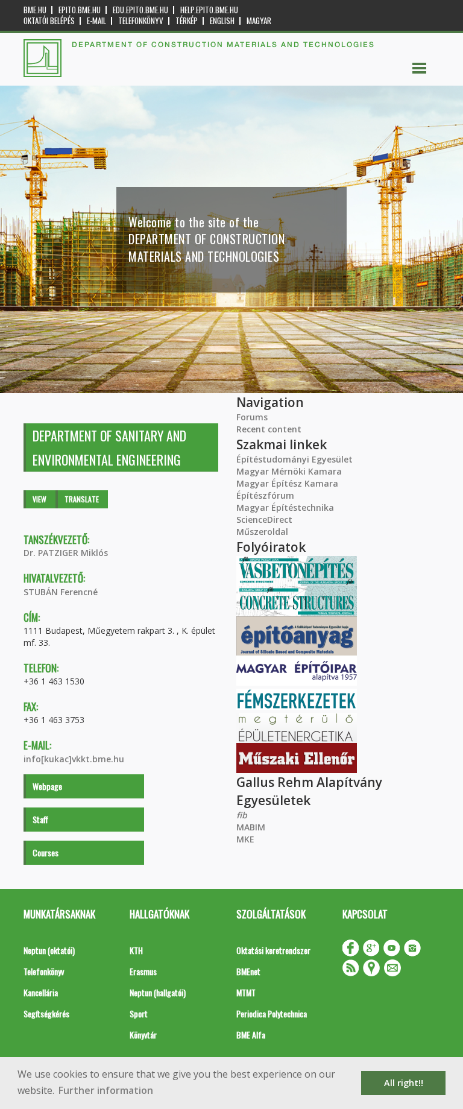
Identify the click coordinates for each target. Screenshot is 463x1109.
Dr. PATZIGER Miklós (66, 552)
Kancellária (41, 992)
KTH (136, 950)
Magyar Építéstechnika (285, 507)
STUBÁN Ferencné (61, 592)
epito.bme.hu (79, 10)
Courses (45, 852)
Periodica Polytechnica (271, 1013)
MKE (245, 839)
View (39, 499)
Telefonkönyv (140, 21)
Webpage (47, 786)
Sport (139, 1013)
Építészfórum (265, 495)
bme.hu (35, 10)
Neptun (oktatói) (49, 950)
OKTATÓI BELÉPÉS (49, 21)
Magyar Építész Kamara (287, 483)
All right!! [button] (403, 1082)
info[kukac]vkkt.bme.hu (74, 759)
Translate (82, 499)
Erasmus (143, 971)
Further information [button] (105, 1090)
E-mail (96, 21)
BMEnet (248, 971)
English (222, 21)
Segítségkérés (46, 1013)
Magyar (259, 21)
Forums (252, 417)
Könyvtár (143, 1034)
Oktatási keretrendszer (273, 950)
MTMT (246, 992)
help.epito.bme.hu (209, 10)
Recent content (268, 429)
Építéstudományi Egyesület (294, 459)
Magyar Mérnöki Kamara (289, 471)
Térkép (186, 21)
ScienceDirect (264, 519)
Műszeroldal (262, 531)
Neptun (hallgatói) (158, 992)
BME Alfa (250, 1034)
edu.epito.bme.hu (140, 10)
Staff (40, 819)
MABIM (250, 827)
